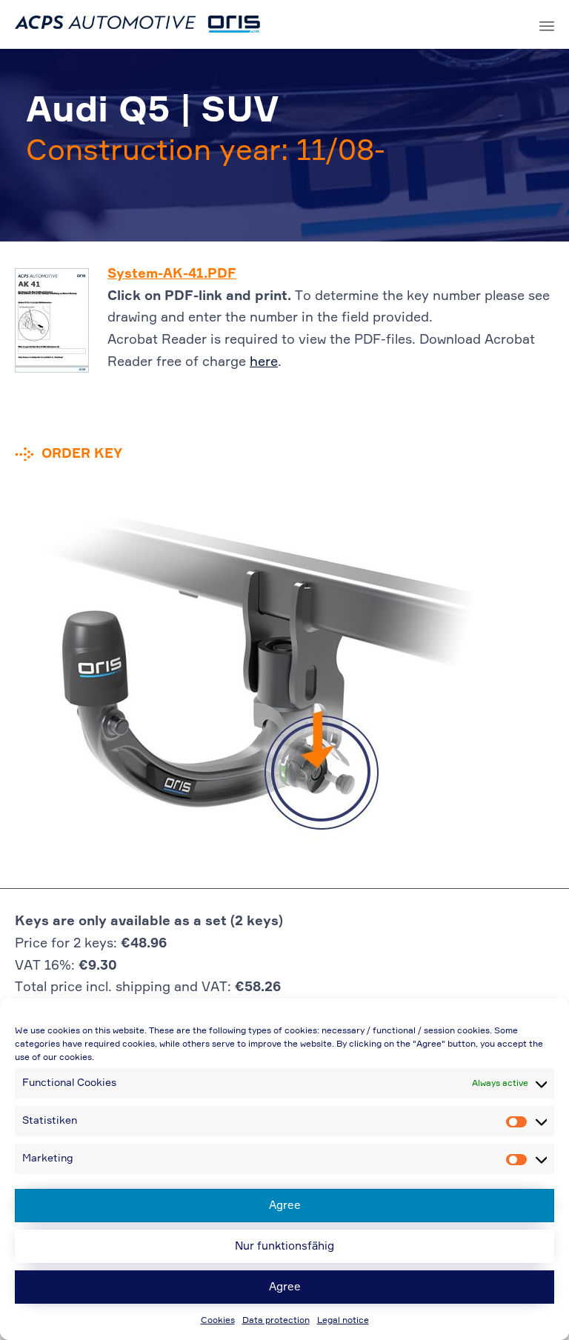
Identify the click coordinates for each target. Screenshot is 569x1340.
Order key (81, 454)
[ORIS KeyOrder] (137, 24)
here (264, 362)
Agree (285, 1205)
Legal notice (343, 1320)
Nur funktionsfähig (284, 1246)
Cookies (218, 1320)
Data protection (276, 1320)
